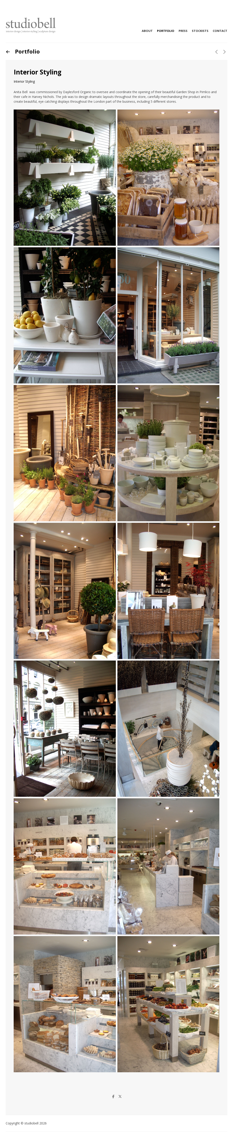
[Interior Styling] (216, 52)
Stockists (200, 31)
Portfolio (165, 31)
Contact (220, 31)
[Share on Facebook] (113, 1096)
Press (183, 31)
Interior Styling (24, 81)
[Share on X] (120, 1096)
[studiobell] (31, 25)
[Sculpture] (224, 52)
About (147, 31)
